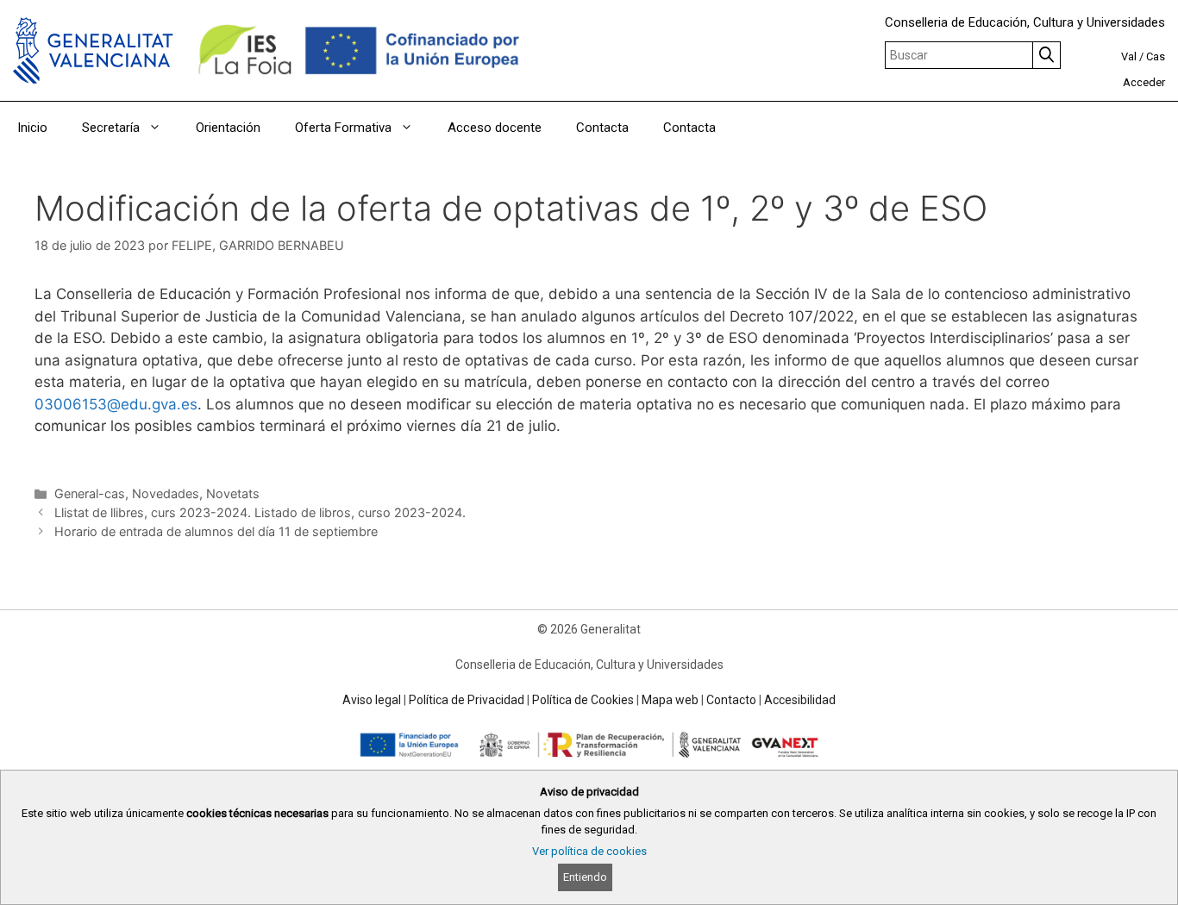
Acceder (1144, 82)
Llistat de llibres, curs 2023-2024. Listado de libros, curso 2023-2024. (260, 512)
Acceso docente (495, 127)
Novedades (165, 493)
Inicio (32, 127)
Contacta (602, 127)
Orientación (228, 127)
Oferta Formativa (343, 127)
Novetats (233, 493)
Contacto (731, 700)
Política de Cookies (583, 700)
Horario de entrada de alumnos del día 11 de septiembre (216, 531)
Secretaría (111, 127)
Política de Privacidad (466, 700)
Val (1129, 56)
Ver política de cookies (589, 851)
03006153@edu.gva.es (115, 404)
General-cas (89, 493)
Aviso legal (371, 700)
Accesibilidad (800, 700)
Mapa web (670, 700)
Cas (1155, 56)
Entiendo (585, 877)
